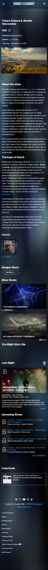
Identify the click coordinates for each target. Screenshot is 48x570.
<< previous (7, 310)
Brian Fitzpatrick (13, 432)
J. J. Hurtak (13, 39)
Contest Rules (7, 548)
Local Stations (7, 513)
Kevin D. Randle (29, 452)
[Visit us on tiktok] (31, 499)
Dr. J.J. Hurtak (31, 89)
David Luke (26, 432)
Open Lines (24, 397)
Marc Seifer (28, 441)
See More (9, 272)
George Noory (16, 35)
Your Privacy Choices (10, 544)
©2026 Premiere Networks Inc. (30, 505)
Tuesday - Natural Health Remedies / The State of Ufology (26, 449)
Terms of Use (7, 540)
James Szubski (27, 424)
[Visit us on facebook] (16, 499)
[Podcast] (44, 363)
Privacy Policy (7, 537)
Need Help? (6, 529)
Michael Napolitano (14, 441)
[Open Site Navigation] (3, 4)
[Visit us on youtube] (24, 499)
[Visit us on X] (20, 499)
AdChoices (6, 552)
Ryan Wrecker (17, 395)
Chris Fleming (14, 397)
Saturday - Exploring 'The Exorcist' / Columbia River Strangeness (25, 421)
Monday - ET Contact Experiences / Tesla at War (26, 439)
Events (4, 525)
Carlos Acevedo (13, 424)
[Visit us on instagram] (27, 499)
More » (43, 409)
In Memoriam (7, 521)
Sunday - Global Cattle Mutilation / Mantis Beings (26, 430)
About (4, 517)
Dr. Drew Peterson (14, 452)
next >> (42, 340)
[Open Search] (44, 4)
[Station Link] (24, 4)
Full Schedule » (39, 456)
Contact (5, 533)
